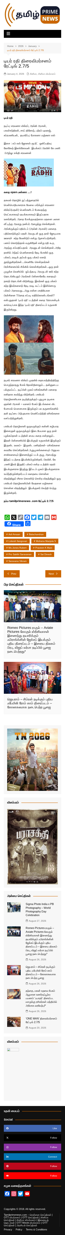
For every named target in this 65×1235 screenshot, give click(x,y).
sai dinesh (46, 554)
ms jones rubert (17, 547)
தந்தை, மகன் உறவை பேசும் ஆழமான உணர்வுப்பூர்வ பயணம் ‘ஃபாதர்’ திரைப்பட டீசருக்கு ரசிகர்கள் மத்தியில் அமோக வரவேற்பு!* (41, 998)
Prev (13, 573)
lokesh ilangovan (17, 541)
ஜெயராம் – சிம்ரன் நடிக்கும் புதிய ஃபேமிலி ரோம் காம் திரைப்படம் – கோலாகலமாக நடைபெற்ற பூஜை (30, 703)
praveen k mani (43, 547)
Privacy (8, 1229)
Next (51, 573)
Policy (19, 1229)
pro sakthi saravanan (20, 554)
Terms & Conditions (36, 1229)
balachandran (36, 534)
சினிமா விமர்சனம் (47, 74)
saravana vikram (17, 561)
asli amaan (14, 534)
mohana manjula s (46, 541)
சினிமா (33, 74)
